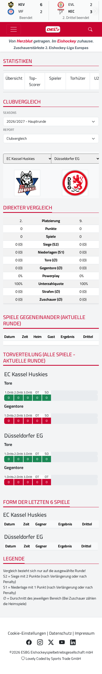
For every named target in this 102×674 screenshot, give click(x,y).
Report (8, 129)
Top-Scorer (35, 81)
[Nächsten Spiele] (95, 11)
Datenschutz (60, 633)
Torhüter (78, 78)
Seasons (9, 112)
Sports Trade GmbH (66, 658)
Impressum (84, 633)
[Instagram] (40, 642)
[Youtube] (62, 642)
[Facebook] (29, 642)
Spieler (55, 78)
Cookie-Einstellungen (27, 633)
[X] (51, 642)
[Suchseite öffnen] (90, 29)
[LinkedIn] (73, 642)
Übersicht (13, 78)
